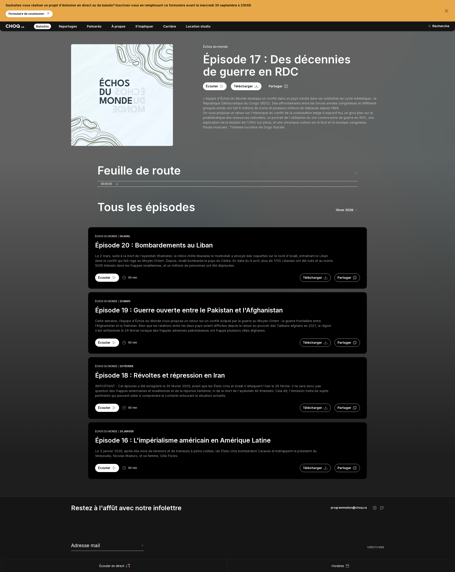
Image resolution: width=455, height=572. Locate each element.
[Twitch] (382, 508)
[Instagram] (375, 508)
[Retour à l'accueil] (15, 26)
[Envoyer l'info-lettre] (142, 545)
